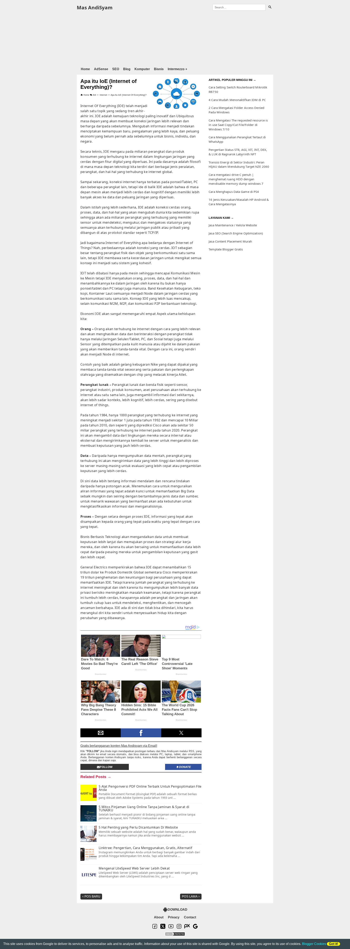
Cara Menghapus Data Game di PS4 (234, 192)
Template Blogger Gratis (226, 249)
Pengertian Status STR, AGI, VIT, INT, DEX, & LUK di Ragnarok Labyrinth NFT (238, 152)
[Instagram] (179, 928)
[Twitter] (162, 928)
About (158, 917)
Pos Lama (189, 896)
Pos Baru (92, 896)
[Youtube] (171, 928)
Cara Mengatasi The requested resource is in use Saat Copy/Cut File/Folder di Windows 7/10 (238, 124)
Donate (185, 767)
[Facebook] (154, 928)
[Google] (195, 928)
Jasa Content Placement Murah (230, 241)
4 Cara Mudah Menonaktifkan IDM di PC (237, 100)
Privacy (173, 917)
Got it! (333, 944)
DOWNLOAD (177, 909)
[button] (100, 732)
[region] (175, 38)
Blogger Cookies (314, 944)
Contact (190, 917)
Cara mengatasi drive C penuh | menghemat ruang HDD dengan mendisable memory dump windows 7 (236, 179)
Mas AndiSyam (95, 7)
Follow (106, 767)
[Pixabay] (187, 928)
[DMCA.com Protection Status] (175, 934)
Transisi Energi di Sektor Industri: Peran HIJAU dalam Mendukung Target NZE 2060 (239, 164)
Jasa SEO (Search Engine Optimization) (236, 233)
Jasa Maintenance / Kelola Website (233, 225)
